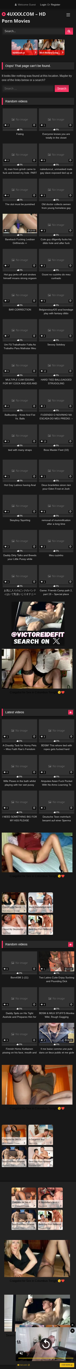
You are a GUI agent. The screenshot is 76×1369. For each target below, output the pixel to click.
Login (43, 4)
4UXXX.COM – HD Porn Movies (24, 17)
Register (55, 4)
